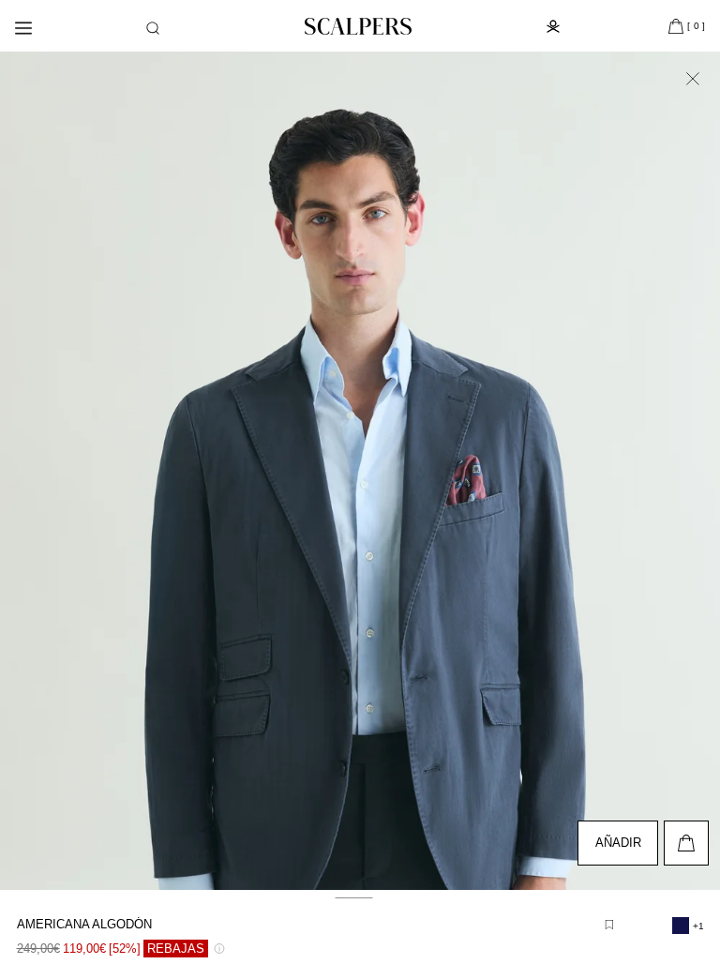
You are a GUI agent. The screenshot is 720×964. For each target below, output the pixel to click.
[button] (152, 28)
